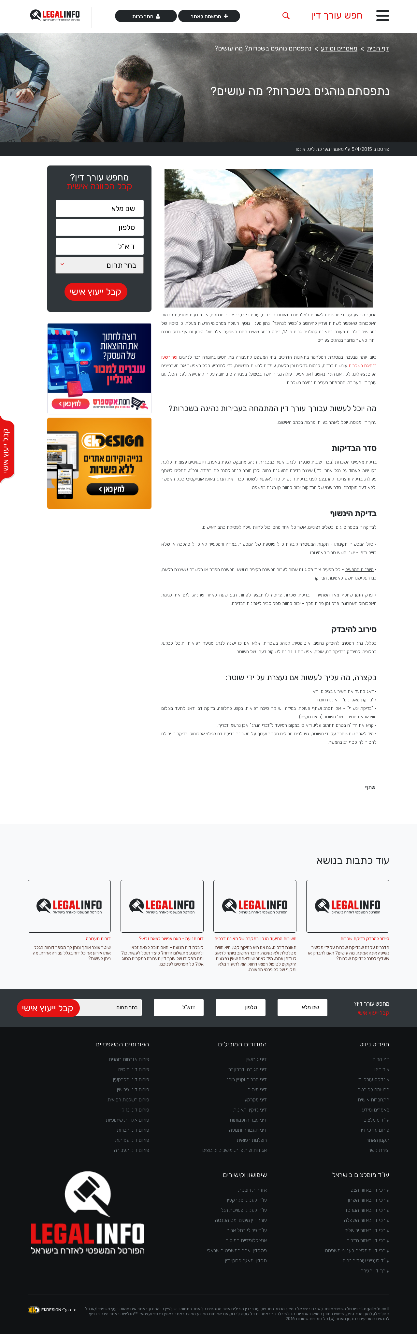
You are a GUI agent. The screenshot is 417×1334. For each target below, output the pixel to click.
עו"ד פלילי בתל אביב (247, 1230)
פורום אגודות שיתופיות (127, 1120)
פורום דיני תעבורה (131, 1150)
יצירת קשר (378, 1150)
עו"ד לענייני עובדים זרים (366, 1260)
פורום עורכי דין (375, 1130)
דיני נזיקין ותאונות (250, 1110)
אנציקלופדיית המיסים (246, 1240)
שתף (370, 787)
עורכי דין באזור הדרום (368, 1240)
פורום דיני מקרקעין (131, 1079)
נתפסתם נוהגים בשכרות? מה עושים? (262, 48)
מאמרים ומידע (339, 48)
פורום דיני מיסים (133, 1069)
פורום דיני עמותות (132, 1140)
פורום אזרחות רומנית (129, 1059)
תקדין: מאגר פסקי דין (246, 1260)
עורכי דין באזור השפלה (366, 1220)
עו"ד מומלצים (376, 1120)
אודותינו (381, 1069)
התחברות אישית (373, 1100)
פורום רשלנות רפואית (128, 1100)
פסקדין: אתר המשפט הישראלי (237, 1250)
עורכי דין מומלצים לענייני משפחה (357, 1250)
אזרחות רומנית (252, 1190)
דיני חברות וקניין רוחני (246, 1079)
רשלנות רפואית (252, 1140)
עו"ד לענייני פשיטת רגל (244, 1210)
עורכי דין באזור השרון (368, 1200)
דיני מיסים (257, 1089)
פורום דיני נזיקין (134, 1110)
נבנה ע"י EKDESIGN (59, 1309)
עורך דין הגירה (375, 1271)
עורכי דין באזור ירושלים (366, 1230)
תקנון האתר (377, 1140)
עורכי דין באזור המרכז (367, 1210)
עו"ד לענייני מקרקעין (247, 1200)
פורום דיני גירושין (133, 1089)
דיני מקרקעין (254, 1100)
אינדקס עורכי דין (372, 1079)
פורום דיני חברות (133, 1130)
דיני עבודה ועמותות (248, 1120)
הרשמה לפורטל (373, 1089)
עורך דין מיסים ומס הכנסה (241, 1220)
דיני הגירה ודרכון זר (247, 1069)
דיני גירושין (256, 1059)
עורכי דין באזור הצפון (369, 1190)
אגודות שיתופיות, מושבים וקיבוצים (234, 1150)
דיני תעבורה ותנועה (248, 1130)
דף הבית (378, 48)
